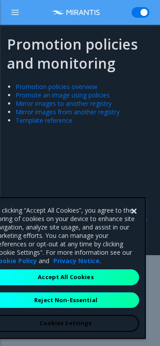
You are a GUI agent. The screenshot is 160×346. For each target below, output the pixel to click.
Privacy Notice (76, 261)
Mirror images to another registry (64, 103)
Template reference (44, 120)
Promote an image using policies (63, 95)
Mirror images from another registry (68, 112)
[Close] (134, 211)
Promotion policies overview (56, 86)
